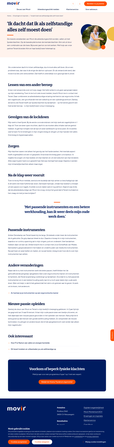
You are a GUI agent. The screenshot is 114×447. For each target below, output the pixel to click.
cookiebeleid (78, 436)
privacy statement (93, 436)
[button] (112, 335)
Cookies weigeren (42, 442)
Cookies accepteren (19, 442)
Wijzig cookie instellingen (95, 442)
